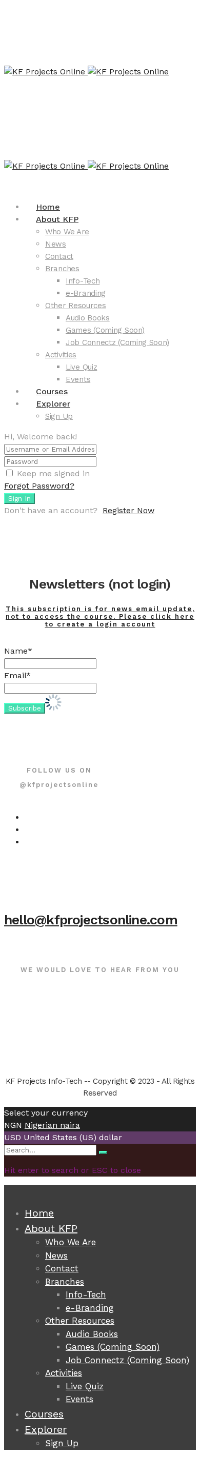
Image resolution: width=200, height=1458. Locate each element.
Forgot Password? (39, 486)
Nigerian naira (52, 1125)
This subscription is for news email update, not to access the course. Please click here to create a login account (100, 616)
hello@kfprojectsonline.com (90, 919)
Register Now (128, 510)
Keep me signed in (53, 473)
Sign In (19, 498)
